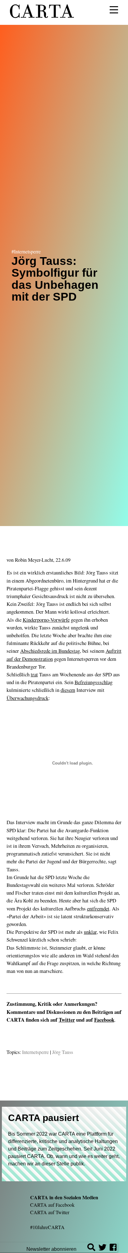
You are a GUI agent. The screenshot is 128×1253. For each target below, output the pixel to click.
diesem (68, 689)
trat (34, 674)
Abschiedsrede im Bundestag (50, 650)
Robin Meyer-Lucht (34, 559)
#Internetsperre (26, 251)
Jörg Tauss (62, 1052)
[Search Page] (91, 1248)
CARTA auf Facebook (52, 1204)
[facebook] (113, 1248)
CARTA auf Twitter (49, 1212)
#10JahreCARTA (47, 1227)
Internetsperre (35, 1052)
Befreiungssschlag (93, 682)
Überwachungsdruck (27, 697)
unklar (90, 931)
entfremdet (98, 908)
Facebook (104, 1020)
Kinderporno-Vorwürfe (46, 619)
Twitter (67, 1020)
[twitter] (102, 1248)
